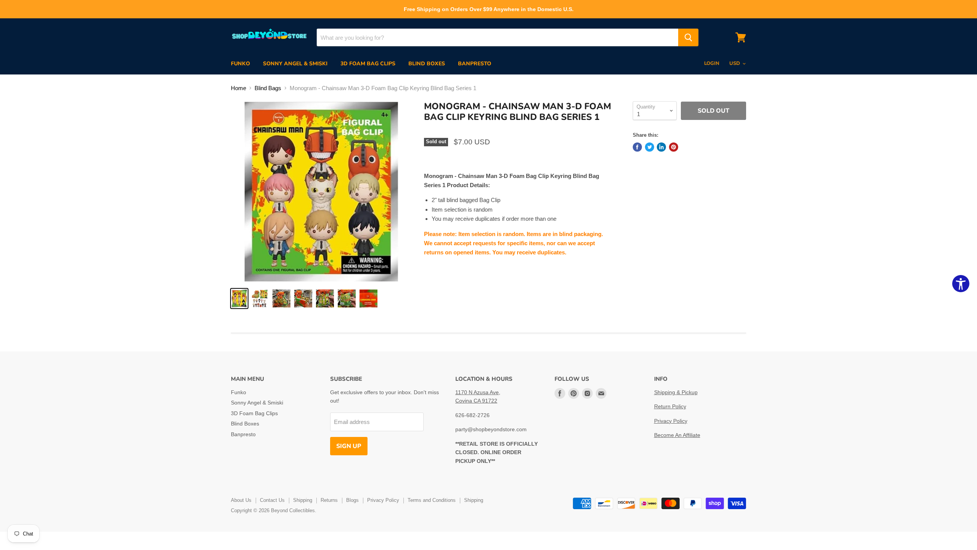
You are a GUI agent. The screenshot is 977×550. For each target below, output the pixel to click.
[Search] (688, 37)
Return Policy (670, 406)
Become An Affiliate (677, 435)
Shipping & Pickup (676, 392)
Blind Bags (268, 88)
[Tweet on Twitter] (649, 147)
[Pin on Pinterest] (673, 147)
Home (238, 88)
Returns (329, 500)
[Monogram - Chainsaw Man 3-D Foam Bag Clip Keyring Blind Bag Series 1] (239, 298)
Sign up (348, 446)
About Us (241, 500)
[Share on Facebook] (637, 147)
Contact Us (272, 500)
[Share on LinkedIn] (661, 147)
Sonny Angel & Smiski (295, 63)
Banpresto (474, 63)
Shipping (302, 500)
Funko (240, 63)
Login (711, 63)
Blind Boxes (426, 63)
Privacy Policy (670, 421)
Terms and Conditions (432, 500)
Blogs (352, 500)
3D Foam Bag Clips (367, 63)
